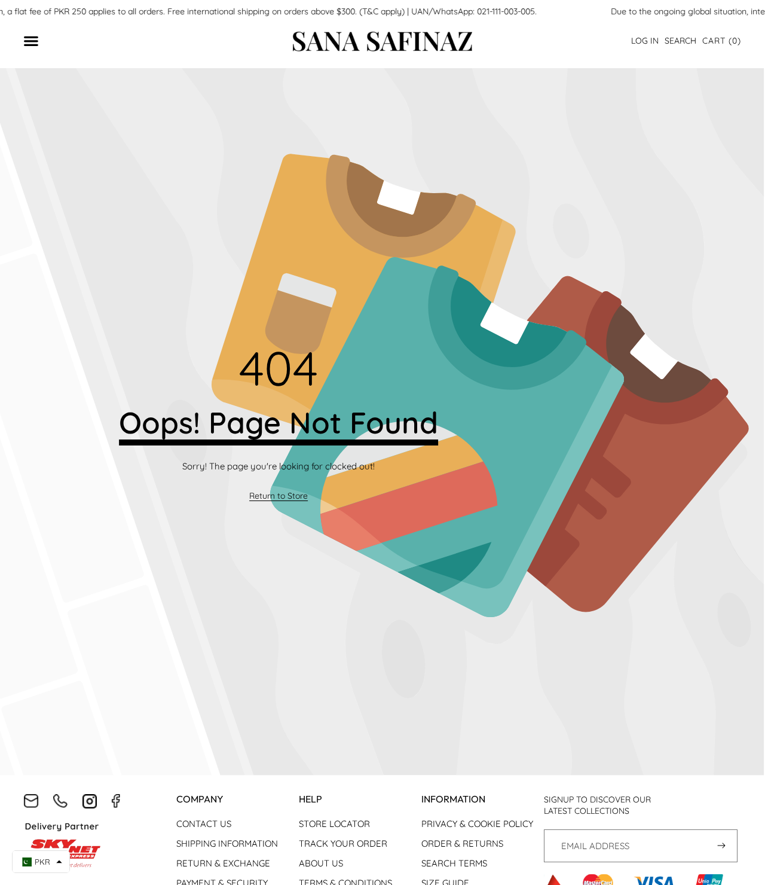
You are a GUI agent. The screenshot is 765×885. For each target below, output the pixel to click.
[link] (278, 496)
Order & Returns (462, 843)
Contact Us (203, 823)
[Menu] (37, 41)
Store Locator (334, 823)
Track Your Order (343, 843)
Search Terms (454, 863)
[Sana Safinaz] (382, 41)
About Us (321, 863)
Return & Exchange (223, 863)
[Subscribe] (721, 846)
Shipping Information (227, 843)
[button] (721, 41)
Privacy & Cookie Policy (477, 823)
